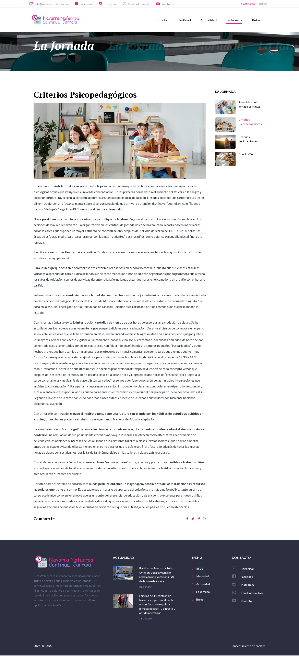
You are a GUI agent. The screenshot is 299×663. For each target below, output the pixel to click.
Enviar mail (247, 568)
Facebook (86, 4)
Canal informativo (139, 4)
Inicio (163, 20)
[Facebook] (187, 518)
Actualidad (209, 20)
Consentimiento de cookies (247, 646)
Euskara (262, 3)
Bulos (256, 20)
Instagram (110, 4)
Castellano (248, 3)
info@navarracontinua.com (52, 4)
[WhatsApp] (204, 518)
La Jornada (234, 20)
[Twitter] (193, 518)
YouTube (167, 4)
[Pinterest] (198, 518)
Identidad (184, 20)
